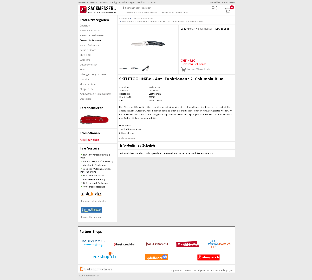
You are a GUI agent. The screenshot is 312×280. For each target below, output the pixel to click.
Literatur (84, 79)
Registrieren (228, 2)
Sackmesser (205, 28)
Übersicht (85, 25)
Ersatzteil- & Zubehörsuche (175, 12)
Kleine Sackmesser (90, 30)
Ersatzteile (85, 98)
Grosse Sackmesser (90, 40)
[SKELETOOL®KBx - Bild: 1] (148, 43)
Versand (94, 2)
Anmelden (215, 2)
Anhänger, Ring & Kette (93, 74)
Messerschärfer (88, 84)
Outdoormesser (88, 64)
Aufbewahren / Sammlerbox (95, 93)
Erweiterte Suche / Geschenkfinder (141, 12)
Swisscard (85, 59)
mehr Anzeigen (127, 138)
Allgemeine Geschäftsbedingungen (215, 270)
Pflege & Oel (87, 89)
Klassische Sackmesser (92, 35)
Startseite (83, 2)
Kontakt (152, 2)
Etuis (82, 69)
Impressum (176, 270)
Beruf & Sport (88, 50)
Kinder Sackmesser (90, 45)
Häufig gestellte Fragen (122, 2)
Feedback (142, 2)
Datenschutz (190, 270)
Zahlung (104, 2)
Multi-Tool (85, 54)
